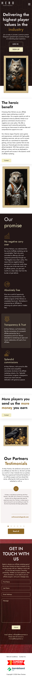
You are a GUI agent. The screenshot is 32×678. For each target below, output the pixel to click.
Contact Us (22, 657)
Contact (6, 160)
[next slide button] (8, 526)
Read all (16, 531)
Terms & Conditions (12, 657)
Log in (15, 44)
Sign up (16, 49)
